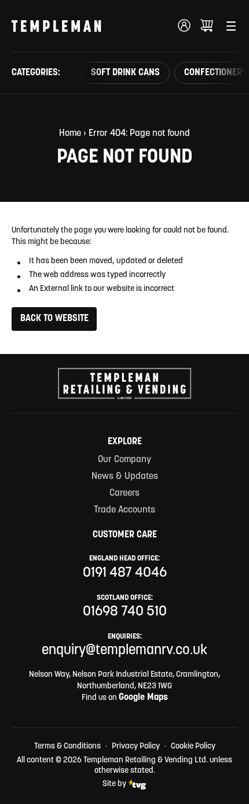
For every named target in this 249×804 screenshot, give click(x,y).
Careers (124, 493)
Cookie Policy (193, 746)
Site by (114, 784)
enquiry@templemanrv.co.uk (124, 651)
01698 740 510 (125, 612)
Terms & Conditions (67, 746)
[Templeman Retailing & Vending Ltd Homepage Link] (56, 26)
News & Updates (124, 476)
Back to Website (54, 318)
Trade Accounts (124, 510)
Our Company (124, 459)
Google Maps (143, 697)
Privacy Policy (136, 746)
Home (70, 133)
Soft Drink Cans (125, 73)
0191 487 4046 (125, 573)
